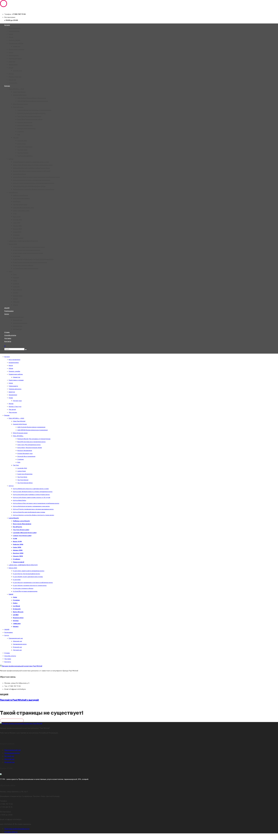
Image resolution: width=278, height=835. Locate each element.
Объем (11, 37)
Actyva (11, 159)
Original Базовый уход (25, 125)
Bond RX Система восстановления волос (31, 113)
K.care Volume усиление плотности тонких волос (30, 262)
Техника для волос (15, 58)
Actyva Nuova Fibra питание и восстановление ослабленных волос (36, 177)
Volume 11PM (17, 226)
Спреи (11, 52)
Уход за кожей (18, 238)
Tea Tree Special (22, 153)
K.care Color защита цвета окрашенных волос (29, 247)
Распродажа (8, 311)
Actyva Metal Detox (19, 174)
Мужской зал (17, 326)
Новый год (16, 46)
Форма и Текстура (15, 77)
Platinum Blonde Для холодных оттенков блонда (34, 110)
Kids (18, 134)
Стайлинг (20, 131)
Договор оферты (10, 832)
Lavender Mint (22, 140)
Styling (15, 299)
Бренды (7, 86)
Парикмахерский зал (16, 317)
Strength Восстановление (26, 128)
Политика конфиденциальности (16, 829)
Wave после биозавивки (21, 198)
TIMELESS (16, 302)
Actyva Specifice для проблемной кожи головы (29, 186)
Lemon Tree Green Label (21, 210)
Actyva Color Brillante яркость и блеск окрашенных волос (33, 165)
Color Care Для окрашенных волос (29, 116)
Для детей (12, 80)
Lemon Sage (21, 143)
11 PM (15, 213)
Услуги (6, 314)
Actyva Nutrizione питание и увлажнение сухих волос (31, 180)
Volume (15, 305)
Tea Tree (16, 137)
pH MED (15, 293)
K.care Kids (16, 256)
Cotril (10, 271)
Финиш (11, 74)
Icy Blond (16, 283)
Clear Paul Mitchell (19, 92)
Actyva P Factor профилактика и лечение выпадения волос (33, 183)
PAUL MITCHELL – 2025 (16, 89)
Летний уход (17, 70)
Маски (11, 34)
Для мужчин (13, 83)
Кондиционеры (14, 31)
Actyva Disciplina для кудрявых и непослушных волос (31, 168)
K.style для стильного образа (23, 265)
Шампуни (12, 61)
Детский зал (17, 329)
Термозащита (13, 55)
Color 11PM (16, 223)
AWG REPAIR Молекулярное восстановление (32, 101)
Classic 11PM (17, 232)
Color (15, 274)
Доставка (7, 338)
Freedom (16, 277)
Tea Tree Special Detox (25, 156)
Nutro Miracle (17, 290)
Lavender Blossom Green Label (23, 207)
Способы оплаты (10, 335)
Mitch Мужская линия (20, 104)
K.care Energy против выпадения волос (26, 250)
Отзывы (7, 332)
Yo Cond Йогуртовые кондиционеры (25, 268)
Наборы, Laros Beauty (20, 195)
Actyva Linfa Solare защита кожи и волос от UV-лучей (31, 171)
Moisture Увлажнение (24, 122)
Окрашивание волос (20, 323)
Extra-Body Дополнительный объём (29, 119)
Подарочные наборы (16, 43)
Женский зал (17, 320)
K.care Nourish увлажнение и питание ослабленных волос (33, 259)
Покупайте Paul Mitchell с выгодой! (19, 700)
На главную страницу (12, 720)
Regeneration (17, 296)
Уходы (11, 67)
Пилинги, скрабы (14, 40)
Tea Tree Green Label (20, 204)
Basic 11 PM (16, 216)
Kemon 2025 (13, 244)
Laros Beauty (13, 192)
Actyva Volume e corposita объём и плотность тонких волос (33, 189)
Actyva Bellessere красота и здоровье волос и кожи (31, 162)
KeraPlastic (17, 201)
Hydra (15, 280)
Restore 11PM (17, 229)
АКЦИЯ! (6, 308)
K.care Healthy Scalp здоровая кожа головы (28, 253)
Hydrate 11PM (17, 220)
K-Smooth (16, 286)
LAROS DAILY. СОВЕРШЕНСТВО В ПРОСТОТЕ (23, 241)
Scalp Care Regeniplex (24, 147)
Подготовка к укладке (16, 49)
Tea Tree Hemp (22, 150)
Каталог (7, 25)
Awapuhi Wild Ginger (20, 95)
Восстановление (14, 28)
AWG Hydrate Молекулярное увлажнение (31, 98)
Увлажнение (13, 64)
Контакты (7, 341)
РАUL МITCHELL (18, 107)
